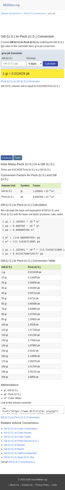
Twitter (18, 158)
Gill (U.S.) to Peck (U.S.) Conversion (20, 417)
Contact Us (27, 485)
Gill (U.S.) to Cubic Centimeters (20, 428)
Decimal (30, 58)
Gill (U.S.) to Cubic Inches (17, 432)
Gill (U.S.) (7, 58)
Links (54, 485)
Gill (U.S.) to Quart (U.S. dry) (19, 457)
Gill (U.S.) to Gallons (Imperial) (20, 453)
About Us (14, 485)
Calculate (50, 63)
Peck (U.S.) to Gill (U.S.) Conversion (20, 81)
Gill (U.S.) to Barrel (14, 449)
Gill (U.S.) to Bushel (14, 445)
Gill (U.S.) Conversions (20, 462)
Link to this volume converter (16, 402)
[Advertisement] (32, 23)
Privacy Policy (42, 485)
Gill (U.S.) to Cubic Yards (17, 436)
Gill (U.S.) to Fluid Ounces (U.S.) (21, 441)
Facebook (6, 158)
